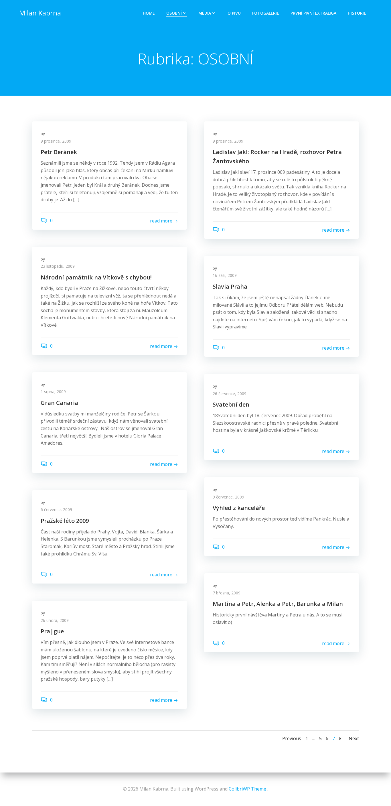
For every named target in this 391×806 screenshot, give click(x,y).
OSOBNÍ (174, 13)
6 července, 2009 (56, 509)
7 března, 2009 (226, 593)
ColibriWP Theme (247, 789)
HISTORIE (357, 13)
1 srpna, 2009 (53, 391)
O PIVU (234, 13)
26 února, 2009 (55, 620)
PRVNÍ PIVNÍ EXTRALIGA (313, 13)
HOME (149, 13)
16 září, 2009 (225, 275)
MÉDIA (204, 13)
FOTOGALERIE (265, 13)
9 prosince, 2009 (56, 141)
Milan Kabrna (40, 12)
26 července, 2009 (229, 393)
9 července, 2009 (228, 497)
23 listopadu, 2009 (58, 266)
